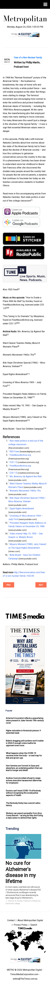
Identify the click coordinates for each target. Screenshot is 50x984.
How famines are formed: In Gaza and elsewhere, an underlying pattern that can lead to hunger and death (24, 768)
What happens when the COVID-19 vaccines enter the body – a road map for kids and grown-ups (24, 755)
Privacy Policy (21, 924)
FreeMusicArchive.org (13, 304)
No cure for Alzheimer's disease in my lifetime (21, 872)
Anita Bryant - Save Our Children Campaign (23, 428)
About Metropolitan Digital (30, 920)
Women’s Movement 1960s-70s (18, 354)
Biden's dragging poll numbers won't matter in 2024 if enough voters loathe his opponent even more (25, 743)
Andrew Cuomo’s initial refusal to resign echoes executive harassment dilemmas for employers (24, 780)
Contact (11, 920)
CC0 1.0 (12, 323)
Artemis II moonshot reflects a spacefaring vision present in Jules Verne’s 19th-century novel (25, 720)
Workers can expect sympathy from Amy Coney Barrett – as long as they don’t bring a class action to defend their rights (24, 815)
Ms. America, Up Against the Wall (26, 476)
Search (33, 924)
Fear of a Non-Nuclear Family (28, 57)
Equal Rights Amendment (15, 374)
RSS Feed (13, 289)
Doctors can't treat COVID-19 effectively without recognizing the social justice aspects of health (23, 793)
